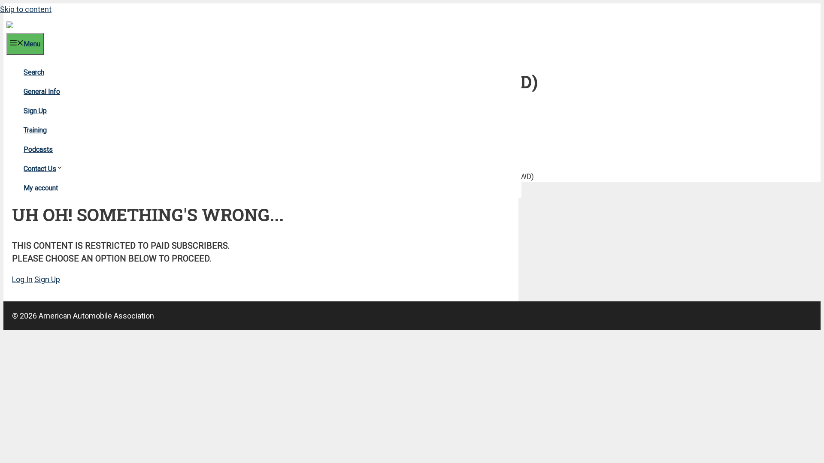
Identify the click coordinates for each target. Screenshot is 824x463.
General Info (42, 91)
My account (41, 188)
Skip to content (26, 9)
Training (35, 130)
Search (34, 72)
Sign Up (35, 111)
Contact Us (40, 169)
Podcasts (38, 149)
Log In (22, 279)
